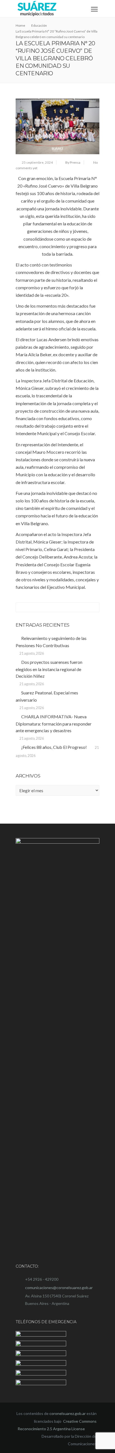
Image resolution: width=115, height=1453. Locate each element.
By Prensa (72, 162)
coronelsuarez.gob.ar (67, 1413)
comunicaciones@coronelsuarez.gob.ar (59, 1287)
